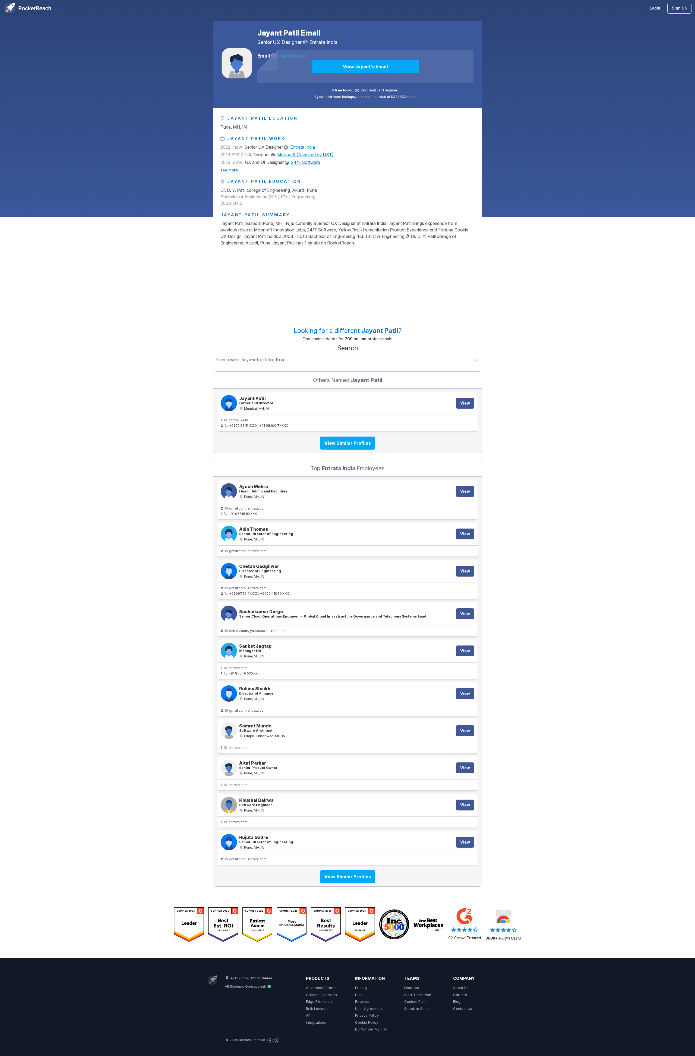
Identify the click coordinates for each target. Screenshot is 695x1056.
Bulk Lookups (317, 1008)
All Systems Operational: (246, 986)
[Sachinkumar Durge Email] (229, 614)
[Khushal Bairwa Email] (229, 805)
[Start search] (476, 360)
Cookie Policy (366, 1022)
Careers (460, 995)
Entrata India (323, 42)
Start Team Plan (417, 995)
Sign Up (679, 8)
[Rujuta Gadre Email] (229, 842)
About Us (461, 987)
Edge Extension (319, 1001)
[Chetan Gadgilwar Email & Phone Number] (229, 571)
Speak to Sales (416, 1008)
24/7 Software (305, 162)
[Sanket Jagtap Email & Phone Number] (229, 651)
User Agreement (369, 1008)
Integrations (316, 1022)
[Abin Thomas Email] (229, 534)
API (308, 1015)
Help (359, 995)
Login (655, 8)
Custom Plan (415, 1001)
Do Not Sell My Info (371, 1029)
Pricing (361, 987)
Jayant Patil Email (288, 32)
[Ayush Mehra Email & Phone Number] (229, 491)
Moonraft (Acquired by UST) (305, 154)
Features (411, 987)
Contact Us (462, 1008)
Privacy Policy (367, 1015)
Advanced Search (321, 987)
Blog (456, 1001)
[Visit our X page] (276, 1040)
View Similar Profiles (347, 443)
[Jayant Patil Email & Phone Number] (229, 403)
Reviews (362, 1001)
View (465, 403)
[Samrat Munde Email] (229, 731)
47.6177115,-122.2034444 (250, 978)
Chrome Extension (321, 995)
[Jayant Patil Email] (237, 63)
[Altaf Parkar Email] (229, 768)
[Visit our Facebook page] (270, 1040)
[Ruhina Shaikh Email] (229, 693)
